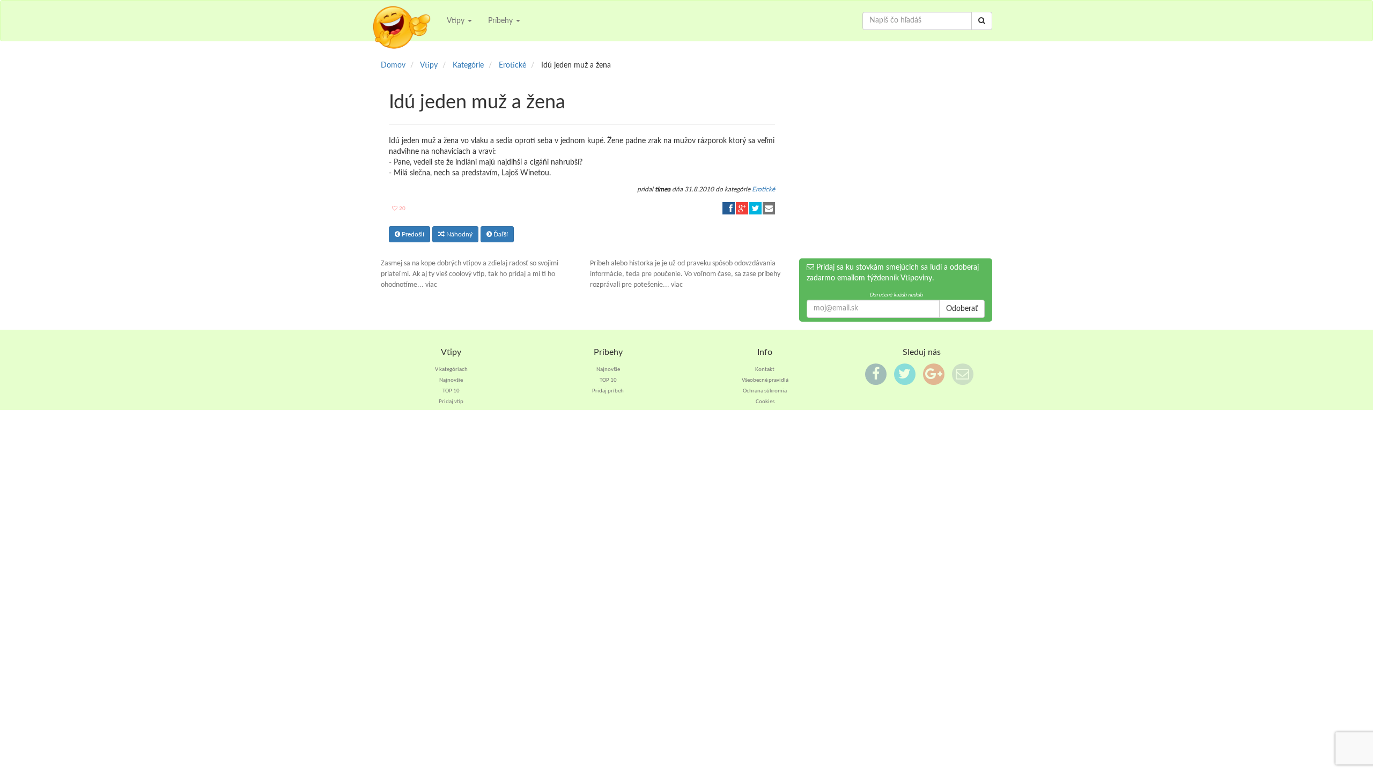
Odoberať (962, 309)
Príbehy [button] (501, 21)
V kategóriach (451, 370)
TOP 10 (451, 391)
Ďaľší (500, 234)
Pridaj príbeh (608, 391)
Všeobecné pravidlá (765, 380)
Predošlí (412, 234)
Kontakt (764, 370)
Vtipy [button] (457, 21)
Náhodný (459, 234)
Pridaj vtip (451, 402)
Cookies (765, 402)
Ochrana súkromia (765, 391)
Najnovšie (451, 380)
